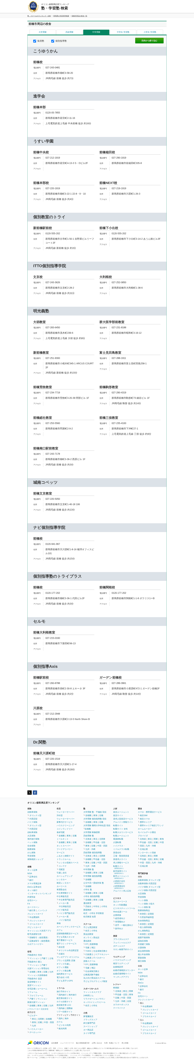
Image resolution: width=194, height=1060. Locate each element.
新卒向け (119, 928)
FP (86, 944)
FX (28, 904)
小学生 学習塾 (150, 32)
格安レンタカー (64, 883)
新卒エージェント (121, 877)
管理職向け (120, 922)
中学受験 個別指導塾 (92, 876)
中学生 (96, 906)
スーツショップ (90, 1026)
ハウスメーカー (36, 1029)
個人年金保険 (144, 954)
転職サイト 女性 (120, 829)
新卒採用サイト (120, 872)
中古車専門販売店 (67, 900)
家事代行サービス (65, 822)
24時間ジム (88, 995)
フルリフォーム (36, 995)
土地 (51, 958)
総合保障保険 (144, 951)
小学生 (104, 906)
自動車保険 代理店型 (147, 883)
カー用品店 (88, 1030)
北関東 (41, 1019)
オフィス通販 (63, 967)
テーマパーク (119, 1008)
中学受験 (96, 32)
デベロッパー (35, 1032)
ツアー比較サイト (65, 1012)
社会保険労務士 (100, 951)
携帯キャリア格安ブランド (152, 825)
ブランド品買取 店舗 (66, 960)
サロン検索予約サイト (123, 949)
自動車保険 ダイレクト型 (149, 880)
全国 (129, 1001)
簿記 (93, 947)
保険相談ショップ (35, 859)
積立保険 (142, 961)
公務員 (88, 958)
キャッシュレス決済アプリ (39, 931)
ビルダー (33, 1015)
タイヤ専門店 (89, 1033)
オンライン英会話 (91, 937)
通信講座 (87, 941)
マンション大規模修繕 (37, 975)
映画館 (116, 988)
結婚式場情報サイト (122, 974)
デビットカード (34, 927)
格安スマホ (145, 819)
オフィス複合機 (64, 971)
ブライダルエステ (121, 939)
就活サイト (118, 815)
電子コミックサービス (67, 943)
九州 (51, 972)
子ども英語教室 (90, 927)
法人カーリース (120, 901)
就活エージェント (121, 812)
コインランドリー (65, 829)
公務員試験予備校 (91, 974)
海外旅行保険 (33, 839)
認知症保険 (143, 941)
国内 (61, 1018)
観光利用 (63, 1028)
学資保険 (31, 856)
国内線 (62, 1008)
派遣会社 (117, 852)
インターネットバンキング (39, 893)
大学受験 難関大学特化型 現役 (96, 825)
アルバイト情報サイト (123, 822)
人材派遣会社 (119, 887)
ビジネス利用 (65, 1025)
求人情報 (125, 1043)
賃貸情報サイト (34, 982)
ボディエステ (119, 946)
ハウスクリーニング (66, 825)
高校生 (88, 906)
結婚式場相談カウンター (124, 970)
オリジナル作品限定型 (69, 950)
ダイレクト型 (35, 815)
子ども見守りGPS (65, 981)
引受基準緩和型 (147, 917)
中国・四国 (49, 1022)
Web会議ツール (120, 912)
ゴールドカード (36, 924)
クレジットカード (35, 914)
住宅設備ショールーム (37, 989)
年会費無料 (34, 917)
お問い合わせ (97, 1043)
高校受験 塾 (88, 836)
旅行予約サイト (64, 991)
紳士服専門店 (89, 1023)
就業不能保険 (144, 937)
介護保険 (142, 947)
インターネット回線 (147, 852)
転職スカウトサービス (123, 832)
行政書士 (89, 954)
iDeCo (140, 983)
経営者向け (120, 918)
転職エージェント (121, 836)
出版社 (62, 954)
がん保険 (31, 852)
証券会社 (33, 877)
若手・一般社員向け (124, 925)
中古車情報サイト (65, 893)
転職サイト (118, 825)
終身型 (143, 914)
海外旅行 (73, 995)
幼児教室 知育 (89, 916)
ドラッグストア (90, 1019)
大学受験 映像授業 (91, 832)
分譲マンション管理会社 (38, 968)
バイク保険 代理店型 (147, 890)
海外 (67, 1018)
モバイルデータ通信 (147, 832)
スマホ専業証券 (34, 883)
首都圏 (32, 972)
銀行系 (32, 910)
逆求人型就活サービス (123, 819)
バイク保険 (32, 822)
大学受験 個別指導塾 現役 (94, 819)
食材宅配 (61, 832)
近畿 (45, 972)
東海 (39, 972)
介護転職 (117, 842)
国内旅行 (63, 995)
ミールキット (63, 839)
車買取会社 (62, 889)
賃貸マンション (34, 985)
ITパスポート (99, 958)
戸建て (44, 958)
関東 (131, 991)
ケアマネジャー (102, 954)
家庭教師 (87, 910)
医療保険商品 (144, 910)
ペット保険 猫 (144, 907)
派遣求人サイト (120, 859)
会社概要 (54, 1043)
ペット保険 (32, 842)
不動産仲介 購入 (34, 962)
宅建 (87, 947)
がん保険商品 (144, 931)
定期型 (151, 914)
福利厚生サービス (65, 974)
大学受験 (43, 32)
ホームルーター (145, 829)
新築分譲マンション (36, 1002)
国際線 (70, 1008)
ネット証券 (32, 870)
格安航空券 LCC (64, 1005)
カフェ (60, 930)
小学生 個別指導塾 (91, 896)
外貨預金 (31, 897)
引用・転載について (111, 1043)
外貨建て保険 (144, 944)
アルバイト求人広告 (122, 891)
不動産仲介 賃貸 (34, 978)
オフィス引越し (64, 964)
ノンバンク (42, 910)
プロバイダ (143, 836)
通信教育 (87, 903)
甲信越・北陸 (99, 842)
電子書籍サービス (65, 940)
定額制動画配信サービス (68, 933)
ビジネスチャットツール (124, 908)
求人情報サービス (121, 862)
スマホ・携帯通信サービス (150, 812)
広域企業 (144, 849)
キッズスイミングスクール (94, 1002)
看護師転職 (118, 839)
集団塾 (40, 41)
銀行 (31, 880)
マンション (34, 958)
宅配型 (62, 869)
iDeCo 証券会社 (34, 887)
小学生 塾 (87, 889)
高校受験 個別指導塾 (92, 852)
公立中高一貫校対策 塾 (93, 883)
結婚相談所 (118, 967)
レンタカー (62, 879)
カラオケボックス (121, 1004)
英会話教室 (88, 934)
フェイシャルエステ (122, 942)
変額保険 (142, 958)
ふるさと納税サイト (66, 856)
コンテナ (63, 866)
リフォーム (32, 992)
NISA (29, 873)
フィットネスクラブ (92, 992)
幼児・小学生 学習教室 (93, 913)
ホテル (60, 1022)
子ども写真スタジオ (66, 937)
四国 (142, 846)
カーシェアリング (65, 876)
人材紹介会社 (119, 882)
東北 (34, 1019)
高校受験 (69, 32)
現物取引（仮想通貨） (39, 937)
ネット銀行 (32, 890)
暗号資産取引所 (34, 934)
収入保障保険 (146, 927)
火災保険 (31, 836)
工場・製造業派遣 (121, 856)
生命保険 (31, 846)
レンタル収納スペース (69, 862)
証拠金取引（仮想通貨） (40, 941)
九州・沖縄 (90, 849)
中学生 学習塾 (123, 32)
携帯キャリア (146, 822)
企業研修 (117, 915)
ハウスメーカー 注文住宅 (37, 1009)
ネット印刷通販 (120, 905)
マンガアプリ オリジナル (68, 957)
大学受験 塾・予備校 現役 (94, 812)
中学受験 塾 (88, 869)
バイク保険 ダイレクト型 (149, 887)
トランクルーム (64, 859)
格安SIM (143, 815)
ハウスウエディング (122, 960)
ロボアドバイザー (35, 944)
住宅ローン (32, 900)
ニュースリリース (67, 1043)
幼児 (87, 931)
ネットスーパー (64, 846)
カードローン (33, 907)
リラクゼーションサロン (94, 999)
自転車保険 (32, 832)
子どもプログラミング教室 (95, 981)
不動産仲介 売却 (34, 955)
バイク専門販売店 (67, 913)
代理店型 (33, 819)
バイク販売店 (63, 910)
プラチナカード (149, 1016)
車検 (59, 923)
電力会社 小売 (63, 977)
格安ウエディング (121, 963)
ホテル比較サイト (65, 1001)
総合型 (62, 947)
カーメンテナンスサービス (69, 927)
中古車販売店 (63, 896)
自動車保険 (32, 812)
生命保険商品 (144, 920)
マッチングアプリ (121, 977)
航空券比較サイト (65, 998)
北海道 (88, 839)
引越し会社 (62, 873)
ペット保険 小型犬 (146, 904)
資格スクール (89, 961)
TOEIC (88, 951)
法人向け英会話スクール (94, 978)
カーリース (62, 886)
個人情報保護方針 (83, 1043)
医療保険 (31, 849)
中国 (162, 842)
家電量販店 (88, 1016)
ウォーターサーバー (66, 812)
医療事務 (94, 944)
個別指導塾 (61, 41)
